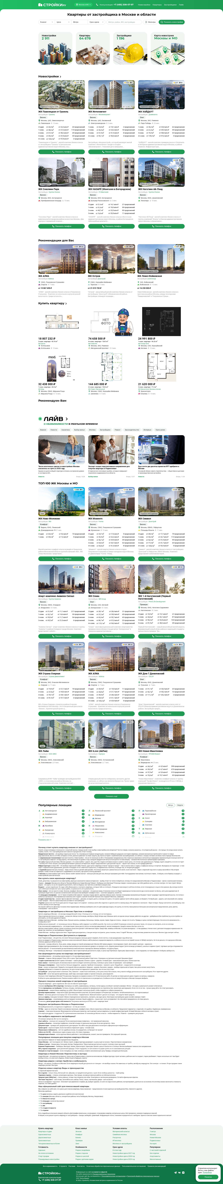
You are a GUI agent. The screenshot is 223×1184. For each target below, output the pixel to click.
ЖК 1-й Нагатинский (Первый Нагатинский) (154, 597)
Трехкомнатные (44, 1140)
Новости (54, 430)
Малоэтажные (155, 1159)
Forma (101, 521)
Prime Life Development (157, 602)
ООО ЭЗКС (53, 754)
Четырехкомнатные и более (49, 1144)
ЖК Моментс (95, 518)
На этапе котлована (46, 1153)
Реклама (72, 1166)
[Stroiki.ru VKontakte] (179, 1173)
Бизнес (78, 1137)
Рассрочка (117, 1137)
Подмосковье (155, 1140)
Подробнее (207, 1172)
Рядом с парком (81, 1153)
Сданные (41, 1150)
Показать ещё (111, 796)
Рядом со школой (82, 1156)
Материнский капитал (121, 1131)
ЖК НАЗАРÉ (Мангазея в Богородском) (109, 189)
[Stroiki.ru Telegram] (175, 1173)
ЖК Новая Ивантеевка (150, 751)
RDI (50, 521)
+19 (131, 272)
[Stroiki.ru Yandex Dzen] (183, 1173)
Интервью (147, 430)
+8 (82, 272)
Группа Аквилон (55, 599)
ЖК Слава (93, 596)
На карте (153, 1144)
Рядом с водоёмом (82, 1150)
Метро (170, 805)
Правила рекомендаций (157, 1166)
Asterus (101, 676)
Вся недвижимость (50, 1166)
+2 (181, 185)
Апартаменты (155, 1156)
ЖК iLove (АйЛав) (97, 751)
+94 (131, 514)
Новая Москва (155, 1137)
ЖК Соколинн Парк (48, 189)
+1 (131, 107)
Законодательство (132, 430)
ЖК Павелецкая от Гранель (53, 111)
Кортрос (102, 754)
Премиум (78, 1140)
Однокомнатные (44, 1134)
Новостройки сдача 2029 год (124, 1159)
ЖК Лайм (43, 751)
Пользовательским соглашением (113, 1176)
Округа (180, 805)
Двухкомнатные (44, 1137)
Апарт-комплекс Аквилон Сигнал (56, 596)
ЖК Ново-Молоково (49, 518)
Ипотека (92, 430)
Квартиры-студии (45, 1131)
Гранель (52, 114)
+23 (181, 591)
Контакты (81, 1166)
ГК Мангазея (103, 192)
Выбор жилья (79, 430)
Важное (43, 430)
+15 (181, 272)
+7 (181, 669)
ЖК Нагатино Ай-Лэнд (150, 189)
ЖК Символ (144, 518)
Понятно (208, 1177)
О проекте (63, 1166)
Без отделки (154, 1153)
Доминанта (153, 114)
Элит (77, 1144)
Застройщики (105, 430)
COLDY (151, 676)
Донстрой (152, 521)
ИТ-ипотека (117, 1140)
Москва (153, 1134)
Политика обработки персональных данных (103, 1166)
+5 (181, 746)
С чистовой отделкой (158, 1150)
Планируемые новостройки (48, 1159)
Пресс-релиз (160, 430)
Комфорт (78, 1134)
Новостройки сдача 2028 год (124, 1156)
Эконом (78, 1131)
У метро (153, 1131)
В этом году (117, 1150)
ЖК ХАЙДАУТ (145, 111)
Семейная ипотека (120, 1134)
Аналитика (65, 430)
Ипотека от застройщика (122, 1144)
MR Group (102, 599)
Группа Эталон (54, 192)
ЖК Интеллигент (97, 111)
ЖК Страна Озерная (49, 673)
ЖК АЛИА (93, 673)
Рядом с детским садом (84, 1159)
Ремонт (117, 430)
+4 (131, 185)
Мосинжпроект (104, 114)
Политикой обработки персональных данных (143, 1176)
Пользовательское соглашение (134, 1166)
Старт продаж (43, 1156)
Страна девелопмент (57, 676)
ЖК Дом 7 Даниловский (151, 673)
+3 (81, 107)
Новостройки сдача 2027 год (124, 1153)
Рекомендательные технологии (104, 1174)
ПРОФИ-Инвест (154, 754)
